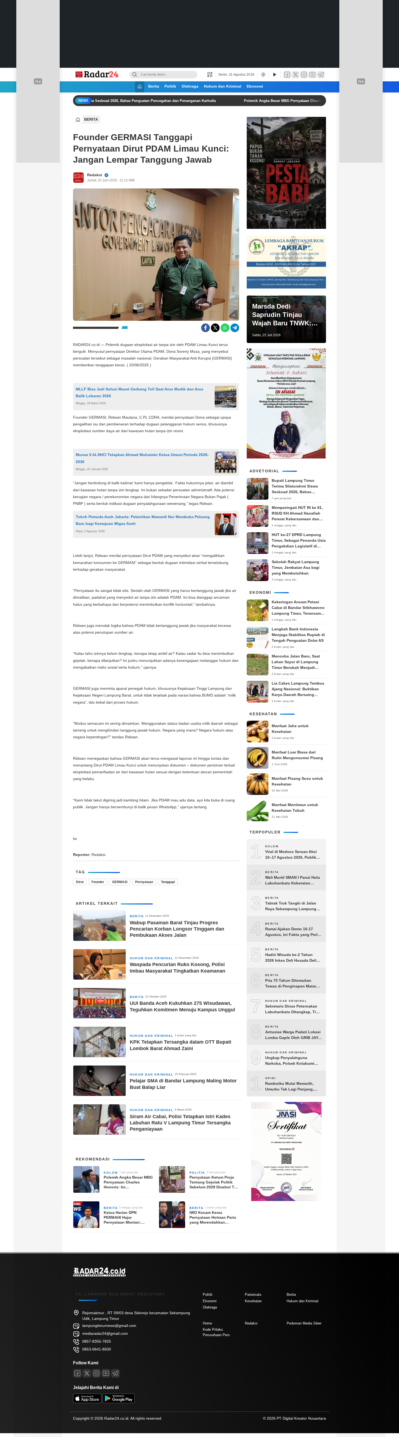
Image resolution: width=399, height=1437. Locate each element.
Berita (153, 86)
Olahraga (190, 86)
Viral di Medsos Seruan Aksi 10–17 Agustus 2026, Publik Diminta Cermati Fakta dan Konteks (291, 854)
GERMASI (119, 882)
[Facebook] (287, 74)
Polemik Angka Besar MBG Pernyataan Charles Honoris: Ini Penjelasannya (298, 101)
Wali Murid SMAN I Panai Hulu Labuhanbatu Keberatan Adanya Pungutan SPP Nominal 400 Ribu (292, 880)
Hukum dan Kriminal (222, 86)
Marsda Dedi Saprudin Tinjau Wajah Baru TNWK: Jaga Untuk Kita (281, 315)
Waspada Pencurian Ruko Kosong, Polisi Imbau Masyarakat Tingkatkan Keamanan (177, 967)
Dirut (80, 882)
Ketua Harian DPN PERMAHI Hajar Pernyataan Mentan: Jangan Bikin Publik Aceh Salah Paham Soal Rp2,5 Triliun (127, 1217)
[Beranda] (139, 86)
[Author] (78, 177)
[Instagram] (304, 74)
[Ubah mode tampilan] (262, 74)
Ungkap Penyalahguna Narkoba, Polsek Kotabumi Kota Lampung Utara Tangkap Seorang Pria (293, 1061)
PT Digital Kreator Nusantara (301, 1418)
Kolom (111, 1172)
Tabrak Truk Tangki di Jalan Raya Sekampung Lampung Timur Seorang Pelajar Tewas (292, 906)
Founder (97, 882)
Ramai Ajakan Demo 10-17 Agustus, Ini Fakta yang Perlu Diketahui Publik (292, 932)
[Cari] (135, 74)
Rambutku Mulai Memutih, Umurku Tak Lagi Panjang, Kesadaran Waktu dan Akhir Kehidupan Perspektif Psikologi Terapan (290, 1086)
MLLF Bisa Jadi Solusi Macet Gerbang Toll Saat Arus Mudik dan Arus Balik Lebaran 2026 (139, 392)
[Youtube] (106, 1373)
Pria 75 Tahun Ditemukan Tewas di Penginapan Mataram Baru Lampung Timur (293, 983)
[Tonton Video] (274, 74)
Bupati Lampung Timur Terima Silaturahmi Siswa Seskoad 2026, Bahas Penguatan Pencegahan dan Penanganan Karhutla (104, 101)
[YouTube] (312, 74)
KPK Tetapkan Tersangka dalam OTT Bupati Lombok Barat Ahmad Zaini (180, 1045)
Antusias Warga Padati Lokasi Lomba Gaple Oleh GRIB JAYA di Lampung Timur (293, 1035)
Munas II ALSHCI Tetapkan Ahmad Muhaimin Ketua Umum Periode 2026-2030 (142, 458)
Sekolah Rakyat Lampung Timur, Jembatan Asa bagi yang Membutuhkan (295, 567)
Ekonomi (255, 86)
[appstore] (87, 1402)
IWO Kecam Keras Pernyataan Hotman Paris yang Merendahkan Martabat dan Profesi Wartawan (212, 1217)
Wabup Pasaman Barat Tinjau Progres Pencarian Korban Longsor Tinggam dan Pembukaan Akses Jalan (177, 929)
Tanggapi (168, 882)
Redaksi (94, 175)
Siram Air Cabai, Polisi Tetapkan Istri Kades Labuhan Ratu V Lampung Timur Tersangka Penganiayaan (180, 1123)
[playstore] (119, 1402)
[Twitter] (295, 74)
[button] (211, 74)
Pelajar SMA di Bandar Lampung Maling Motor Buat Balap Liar (183, 1084)
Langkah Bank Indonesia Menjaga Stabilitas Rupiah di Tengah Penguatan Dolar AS (298, 635)
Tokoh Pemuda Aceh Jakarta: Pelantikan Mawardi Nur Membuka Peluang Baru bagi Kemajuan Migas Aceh (143, 520)
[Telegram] (321, 74)
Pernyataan (144, 882)
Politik (170, 86)
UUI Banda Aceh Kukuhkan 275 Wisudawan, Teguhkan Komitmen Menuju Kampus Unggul (182, 1006)
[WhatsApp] (225, 327)
